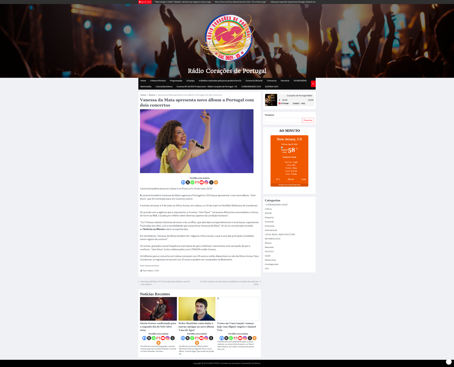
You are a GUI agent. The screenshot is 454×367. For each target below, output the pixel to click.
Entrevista (269, 226)
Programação (176, 80)
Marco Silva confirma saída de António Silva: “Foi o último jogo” (220, 2)
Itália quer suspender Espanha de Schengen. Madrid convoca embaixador (279, 2)
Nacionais (269, 247)
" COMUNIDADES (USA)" (276, 204)
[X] (188, 182)
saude (267, 256)
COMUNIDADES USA (251, 86)
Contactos (272, 80)
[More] (216, 182)
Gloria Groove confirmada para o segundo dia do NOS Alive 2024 (158, 327)
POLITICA (269, 251)
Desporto (269, 217)
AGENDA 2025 (271, 86)
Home (143, 80)
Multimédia (145, 86)
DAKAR (268, 213)
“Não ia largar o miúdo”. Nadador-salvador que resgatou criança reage (162, 2)
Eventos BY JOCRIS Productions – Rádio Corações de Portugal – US (207, 86)
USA (267, 268)
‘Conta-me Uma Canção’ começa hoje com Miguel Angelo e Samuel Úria (236, 327)
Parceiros (285, 80)
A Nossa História (158, 80)
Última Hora (270, 260)
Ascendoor (235, 363)
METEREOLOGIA (272, 239)
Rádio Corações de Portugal (227, 71)
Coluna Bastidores (164, 86)
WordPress (255, 363)
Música (268, 243)
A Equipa (190, 80)
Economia (269, 222)
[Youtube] (202, 182)
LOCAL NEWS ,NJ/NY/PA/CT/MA (280, 234)
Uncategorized (271, 264)
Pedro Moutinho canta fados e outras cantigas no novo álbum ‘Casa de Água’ (196, 327)
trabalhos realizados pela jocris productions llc (220, 80)
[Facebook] (183, 182)
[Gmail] (197, 182)
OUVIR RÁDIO (300, 80)
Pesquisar (269, 115)
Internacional (271, 230)
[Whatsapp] (192, 182)
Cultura (268, 209)
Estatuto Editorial (254, 80)
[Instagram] (206, 182)
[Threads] (211, 182)
